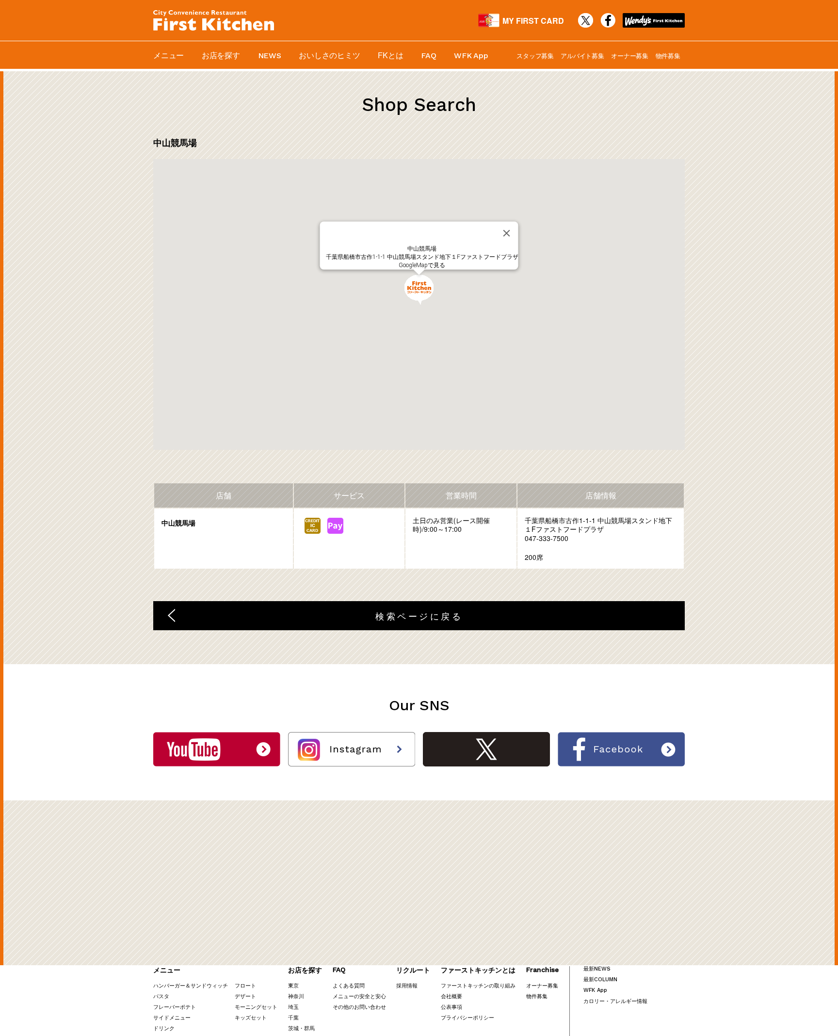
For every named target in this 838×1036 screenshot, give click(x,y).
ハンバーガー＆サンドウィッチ (190, 985)
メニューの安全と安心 (359, 996)
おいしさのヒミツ (329, 55)
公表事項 (451, 1006)
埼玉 (293, 1006)
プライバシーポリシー (467, 1017)
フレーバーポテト (174, 1006)
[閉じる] (506, 233)
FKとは (390, 55)
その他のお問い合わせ (359, 1006)
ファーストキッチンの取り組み (478, 985)
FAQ (428, 55)
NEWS (269, 55)
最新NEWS (597, 969)
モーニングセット (256, 1006)
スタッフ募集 (535, 55)
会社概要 (451, 996)
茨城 (293, 1028)
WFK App (471, 55)
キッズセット (251, 1017)
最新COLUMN (600, 979)
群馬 (309, 1028)
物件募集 (668, 55)
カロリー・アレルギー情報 (615, 1000)
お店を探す (221, 55)
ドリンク (164, 1028)
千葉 (293, 1017)
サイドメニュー (172, 1017)
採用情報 (407, 985)
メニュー (168, 55)
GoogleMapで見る (422, 265)
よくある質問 (349, 985)
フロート (245, 985)
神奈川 (296, 996)
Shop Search (419, 104)
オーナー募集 (629, 55)
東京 (293, 985)
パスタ (161, 996)
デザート (245, 996)
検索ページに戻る (419, 615)
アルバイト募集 (582, 55)
